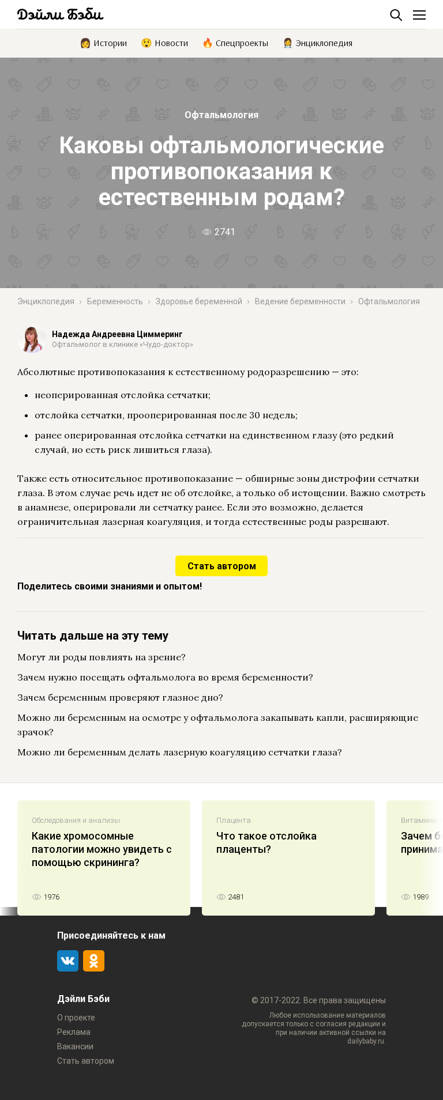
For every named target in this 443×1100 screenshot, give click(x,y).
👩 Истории (103, 42)
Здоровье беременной (199, 301)
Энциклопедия (45, 301)
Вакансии (75, 1046)
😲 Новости (164, 42)
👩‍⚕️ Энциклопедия (317, 42)
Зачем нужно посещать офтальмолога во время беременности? (165, 677)
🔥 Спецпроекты (235, 42)
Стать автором (221, 566)
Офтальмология (221, 114)
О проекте (76, 1017)
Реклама (74, 1032)
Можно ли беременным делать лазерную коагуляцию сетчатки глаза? (179, 752)
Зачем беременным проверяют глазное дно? (120, 697)
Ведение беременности (300, 301)
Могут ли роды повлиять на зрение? (101, 657)
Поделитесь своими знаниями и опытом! (109, 586)
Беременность (115, 301)
